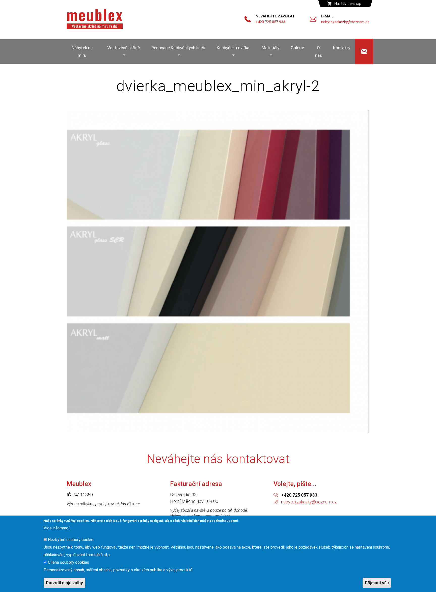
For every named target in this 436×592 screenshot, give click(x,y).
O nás (318, 51)
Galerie (297, 47)
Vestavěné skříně (123, 47)
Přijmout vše (377, 583)
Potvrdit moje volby (64, 583)
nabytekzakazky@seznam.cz (309, 501)
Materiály (270, 47)
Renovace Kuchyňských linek (178, 47)
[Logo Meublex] (95, 19)
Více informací (56, 528)
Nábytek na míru (82, 51)
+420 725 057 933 (299, 495)
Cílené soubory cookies (68, 562)
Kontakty (341, 47)
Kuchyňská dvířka (233, 47)
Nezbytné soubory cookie (70, 539)
